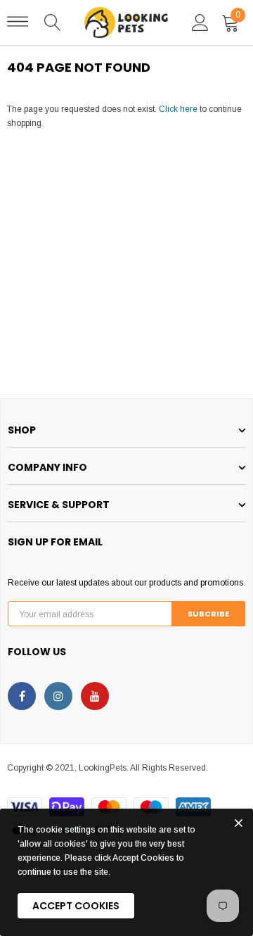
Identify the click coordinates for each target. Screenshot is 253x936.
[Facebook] (22, 696)
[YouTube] (95, 696)
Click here (179, 109)
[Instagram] (58, 696)
